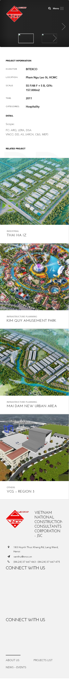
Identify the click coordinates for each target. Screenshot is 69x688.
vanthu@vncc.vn (23, 556)
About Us (12, 660)
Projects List (43, 660)
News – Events (16, 667)
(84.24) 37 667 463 (25, 562)
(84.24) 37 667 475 (49, 562)
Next (55, 38)
